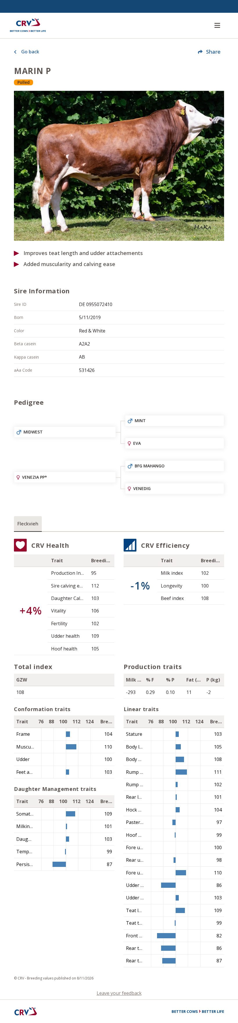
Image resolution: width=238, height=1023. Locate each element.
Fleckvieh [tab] (27, 523)
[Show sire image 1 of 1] (119, 166)
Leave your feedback (119, 993)
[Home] (28, 25)
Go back (30, 51)
